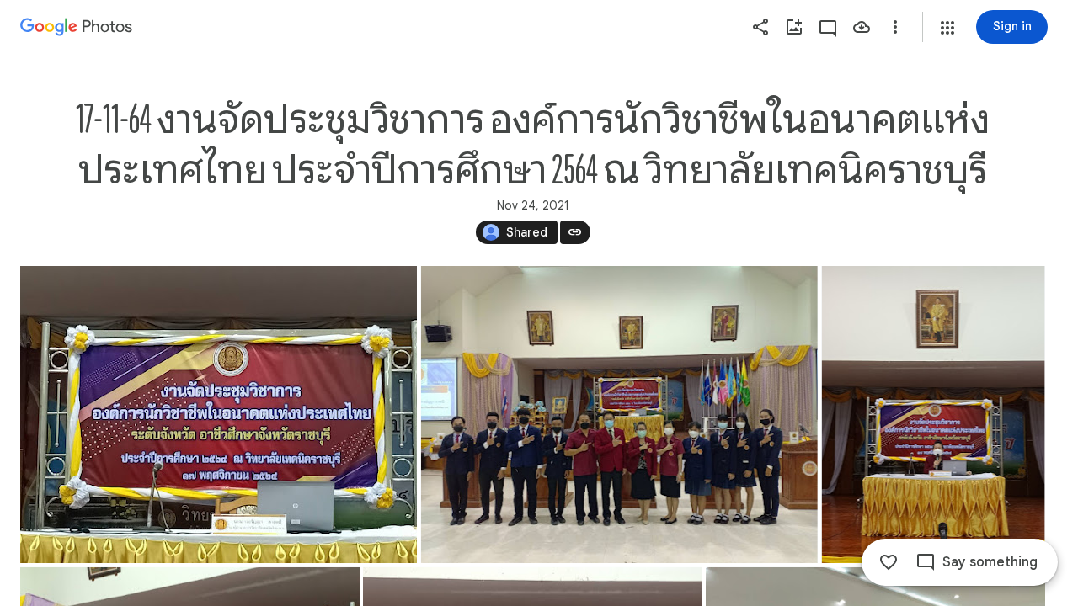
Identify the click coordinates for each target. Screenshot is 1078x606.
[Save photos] (861, 27)
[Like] (888, 562)
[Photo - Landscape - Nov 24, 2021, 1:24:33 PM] (218, 414)
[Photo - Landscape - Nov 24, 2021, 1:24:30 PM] (619, 414)
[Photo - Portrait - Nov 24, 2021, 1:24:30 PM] (933, 414)
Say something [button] (990, 562)
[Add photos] (794, 27)
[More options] (895, 27)
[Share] (760, 27)
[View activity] (828, 27)
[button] (947, 28)
